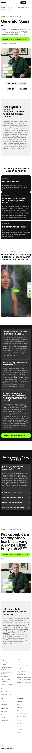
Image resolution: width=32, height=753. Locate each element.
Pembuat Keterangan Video (6, 685)
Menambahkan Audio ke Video (6, 663)
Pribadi (18, 704)
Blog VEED (4, 711)
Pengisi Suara (20, 687)
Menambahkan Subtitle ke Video (7, 668)
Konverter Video (5, 692)
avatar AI (19, 377)
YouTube (19, 723)
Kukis (18, 710)
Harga (2, 701)
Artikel (2, 714)
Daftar (23, 2)
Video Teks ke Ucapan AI (21, 7)
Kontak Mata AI (21, 674)
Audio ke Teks (4, 676)
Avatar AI (19, 663)
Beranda (3, 7)
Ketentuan (19, 707)
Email (18, 738)
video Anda (5, 484)
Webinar (3, 717)
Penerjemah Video (6, 694)
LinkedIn (19, 726)
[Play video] (16, 291)
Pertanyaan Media (21, 716)
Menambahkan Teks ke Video (6, 672)
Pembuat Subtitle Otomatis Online (5, 680)
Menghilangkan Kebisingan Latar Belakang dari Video (24, 683)
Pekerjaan (19, 701)
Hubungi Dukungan (22, 713)
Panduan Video (5, 720)
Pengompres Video (6, 689)
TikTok (18, 735)
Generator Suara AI (22, 671)
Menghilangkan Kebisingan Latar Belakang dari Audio (24, 678)
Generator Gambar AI (22, 666)
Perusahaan (4, 704)
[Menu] (29, 2)
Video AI (19, 669)
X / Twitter (19, 729)
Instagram (19, 732)
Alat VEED (10, 7)
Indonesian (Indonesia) (7, 748)
